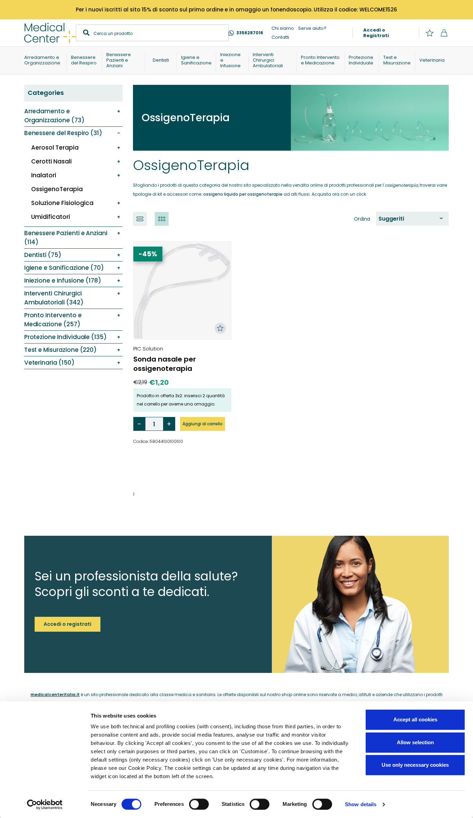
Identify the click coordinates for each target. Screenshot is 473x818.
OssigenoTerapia (57, 189)
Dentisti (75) (42, 255)
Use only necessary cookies (415, 765)
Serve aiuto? (312, 28)
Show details (360, 804)
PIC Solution (148, 348)
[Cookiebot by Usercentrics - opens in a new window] (45, 804)
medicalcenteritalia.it (55, 694)
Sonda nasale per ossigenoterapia (164, 363)
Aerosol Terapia (55, 147)
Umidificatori (50, 217)
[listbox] (412, 218)
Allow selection (415, 742)
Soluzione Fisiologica (62, 203)
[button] (140, 219)
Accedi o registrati (67, 624)
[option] (410, 218)
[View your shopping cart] (444, 33)
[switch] (199, 804)
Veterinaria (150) (49, 362)
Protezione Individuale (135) (65, 337)
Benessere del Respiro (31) (63, 133)
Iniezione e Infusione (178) (62, 280)
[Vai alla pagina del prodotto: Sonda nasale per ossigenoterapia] (182, 290)
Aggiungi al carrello (202, 424)
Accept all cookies (415, 719)
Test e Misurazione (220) (60, 350)
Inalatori (43, 175)
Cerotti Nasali (51, 161)
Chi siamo (282, 28)
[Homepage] (50, 33)
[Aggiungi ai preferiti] (220, 328)
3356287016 (249, 33)
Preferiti (430, 33)
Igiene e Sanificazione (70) (64, 268)
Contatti (280, 37)
